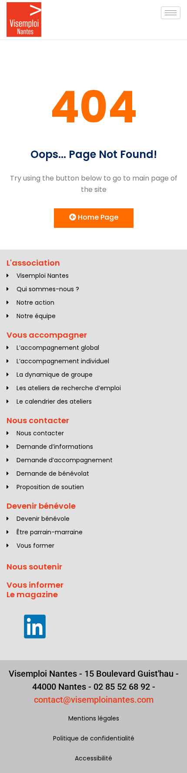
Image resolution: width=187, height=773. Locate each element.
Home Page (97, 217)
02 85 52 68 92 (122, 686)
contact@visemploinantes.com (94, 699)
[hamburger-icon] (170, 13)
